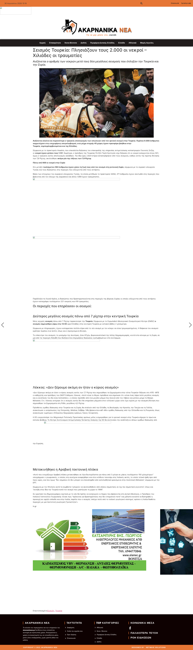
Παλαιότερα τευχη (144, 633)
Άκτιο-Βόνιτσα (71, 43)
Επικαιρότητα (55, 43)
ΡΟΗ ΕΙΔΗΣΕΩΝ (141, 637)
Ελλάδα (121, 43)
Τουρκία (58, 611)
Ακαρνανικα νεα (37, 623)
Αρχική (42, 43)
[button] (2, 325)
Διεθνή (83, 43)
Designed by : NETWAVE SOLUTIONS (149, 647)
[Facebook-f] (130, 628)
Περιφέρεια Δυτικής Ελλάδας (102, 43)
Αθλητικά (132, 43)
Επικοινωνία (175, 3)
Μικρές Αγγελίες (147, 43)
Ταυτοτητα (74, 623)
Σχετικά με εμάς (186, 3)
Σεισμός (50, 611)
